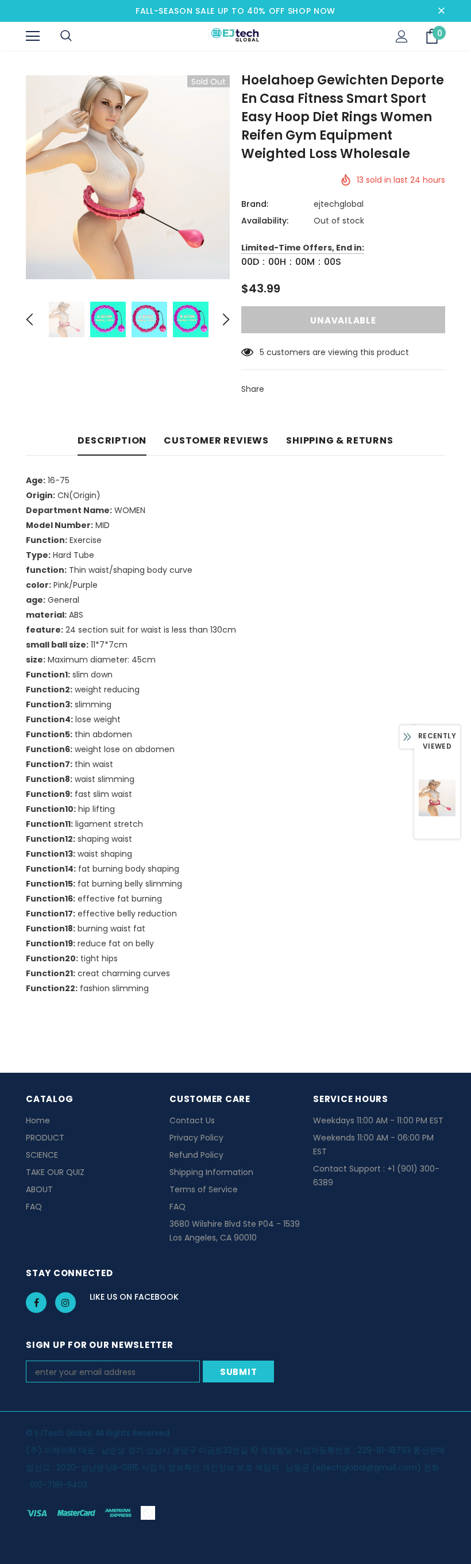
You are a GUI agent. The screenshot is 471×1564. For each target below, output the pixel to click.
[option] (128, 177)
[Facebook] (36, 1302)
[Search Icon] (66, 36)
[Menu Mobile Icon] (33, 36)
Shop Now (312, 11)
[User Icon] (402, 36)
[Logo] (235, 35)
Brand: (254, 204)
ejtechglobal (339, 204)
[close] (441, 11)
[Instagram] (65, 1302)
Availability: (264, 220)
